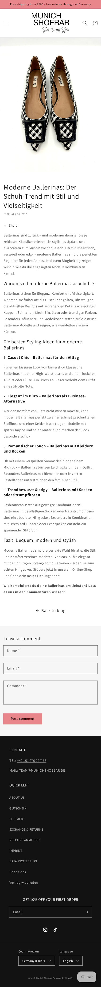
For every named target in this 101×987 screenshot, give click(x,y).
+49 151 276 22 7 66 (31, 760)
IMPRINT (15, 850)
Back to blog (53, 610)
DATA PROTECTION (23, 861)
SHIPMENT (17, 819)
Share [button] (13, 225)
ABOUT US (17, 797)
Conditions (17, 872)
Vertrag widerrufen (23, 882)
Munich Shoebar (44, 978)
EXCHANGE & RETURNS (26, 829)
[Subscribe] (86, 912)
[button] (6, 23)
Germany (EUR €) (33, 961)
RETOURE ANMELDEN (25, 840)
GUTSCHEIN (18, 808)
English (68, 961)
